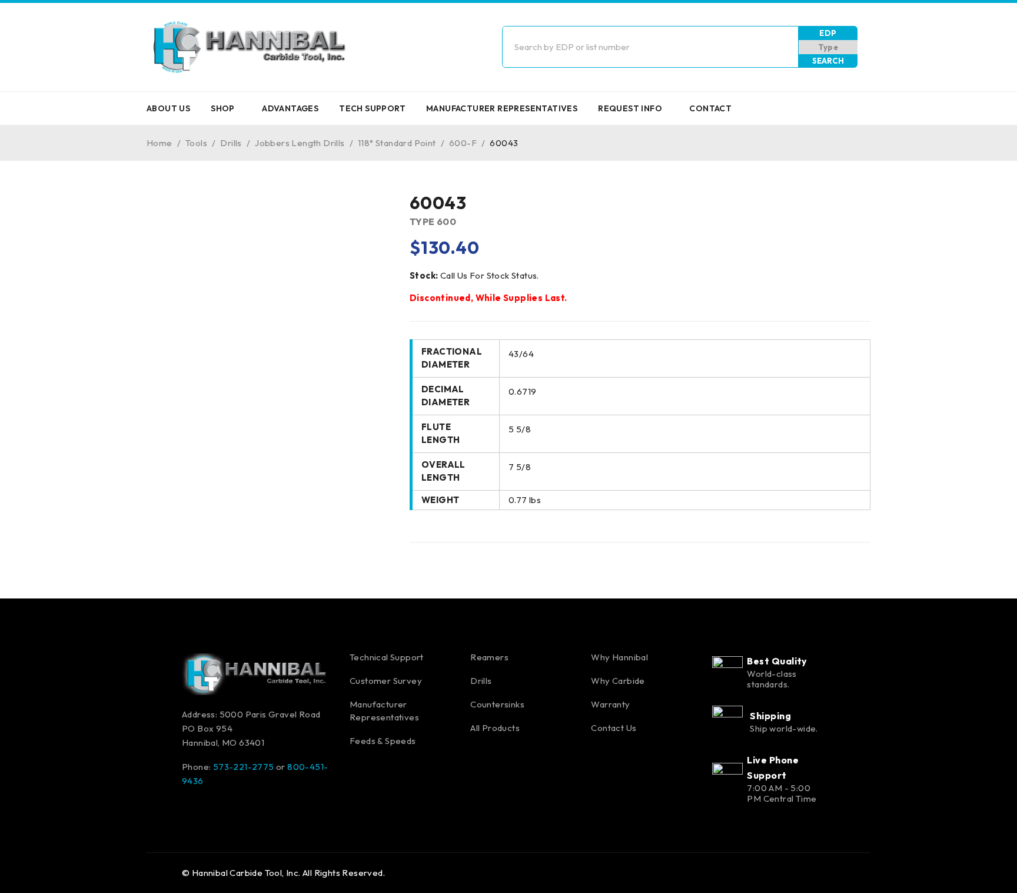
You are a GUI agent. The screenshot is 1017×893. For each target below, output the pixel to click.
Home (159, 142)
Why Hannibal (619, 657)
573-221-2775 (243, 766)
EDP (827, 33)
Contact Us (613, 727)
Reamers (489, 657)
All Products (495, 727)
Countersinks (497, 704)
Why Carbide (617, 680)
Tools (196, 142)
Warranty (610, 704)
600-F (463, 142)
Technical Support (387, 657)
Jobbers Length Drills (299, 142)
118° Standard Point (397, 142)
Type (828, 47)
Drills (230, 142)
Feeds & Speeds (383, 740)
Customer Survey (386, 680)
